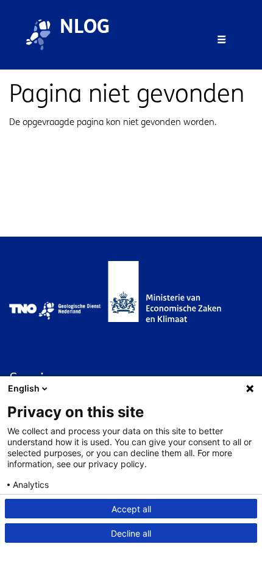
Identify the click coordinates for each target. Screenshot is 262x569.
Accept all (131, 509)
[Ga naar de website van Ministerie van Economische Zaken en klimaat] (177, 310)
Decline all (131, 533)
